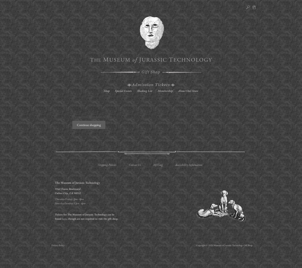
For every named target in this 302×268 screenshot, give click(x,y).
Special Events (123, 91)
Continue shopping (89, 125)
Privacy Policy (57, 245)
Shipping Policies (107, 165)
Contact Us (135, 165)
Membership (165, 91)
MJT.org (158, 165)
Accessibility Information (188, 165)
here (64, 218)
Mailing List (144, 91)
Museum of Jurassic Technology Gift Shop (233, 245)
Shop (107, 91)
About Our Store (188, 91)
